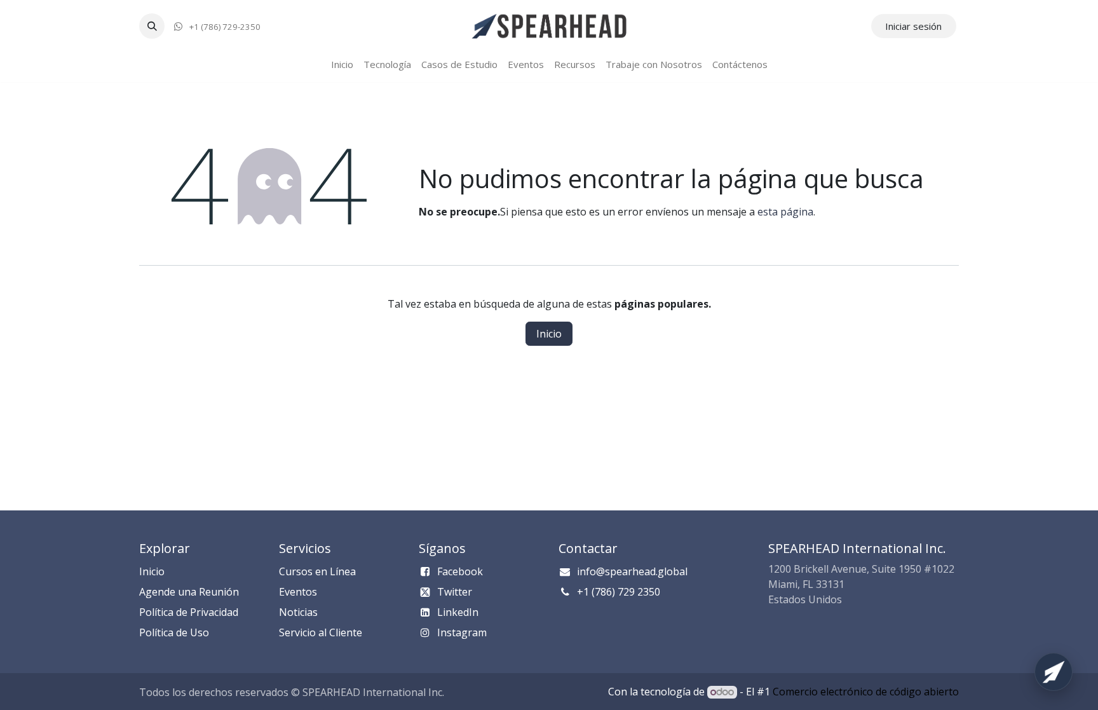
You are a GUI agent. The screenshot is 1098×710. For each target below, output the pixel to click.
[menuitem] (342, 64)
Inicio (549, 334)
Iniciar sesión (913, 26)
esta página (785, 212)
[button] (152, 26)
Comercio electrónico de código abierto (866, 692)
